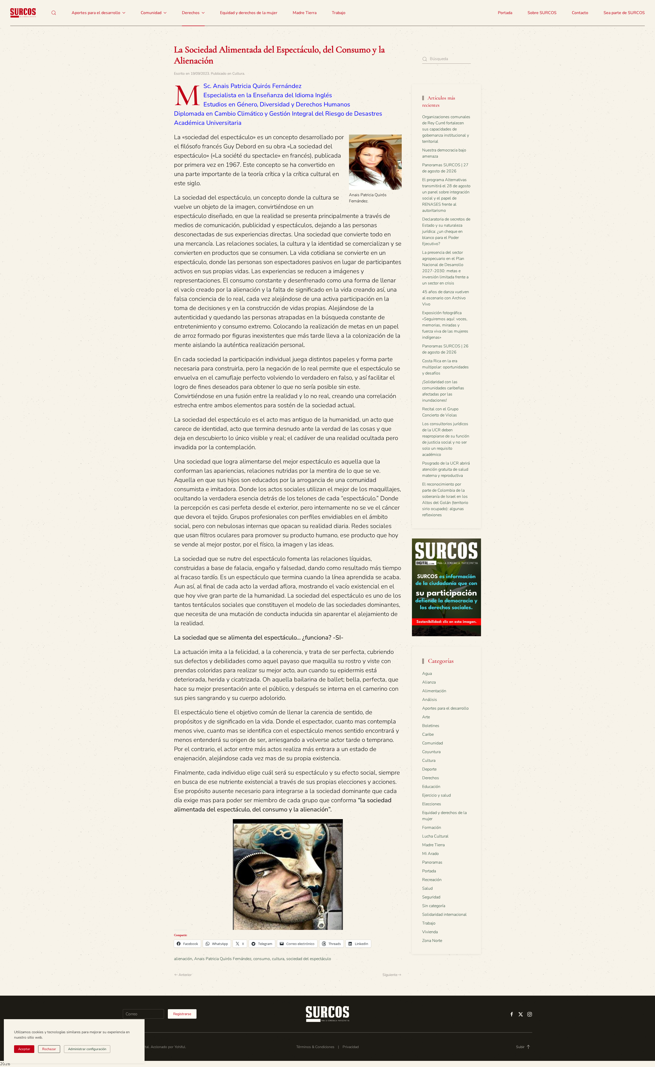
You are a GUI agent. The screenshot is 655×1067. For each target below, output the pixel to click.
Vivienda (430, 932)
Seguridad (431, 897)
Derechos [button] (191, 13)
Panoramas (432, 862)
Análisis (429, 699)
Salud (427, 888)
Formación (431, 827)
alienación (183, 959)
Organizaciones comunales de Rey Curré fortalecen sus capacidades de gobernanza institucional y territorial (446, 129)
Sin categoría (433, 906)
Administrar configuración (87, 1049)
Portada (505, 13)
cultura (278, 959)
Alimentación (434, 691)
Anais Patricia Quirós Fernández (222, 959)
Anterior (185, 974)
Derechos (430, 778)
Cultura (238, 73)
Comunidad (432, 743)
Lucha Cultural (435, 836)
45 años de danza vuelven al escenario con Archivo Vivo (445, 298)
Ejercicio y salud (436, 795)
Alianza (429, 682)
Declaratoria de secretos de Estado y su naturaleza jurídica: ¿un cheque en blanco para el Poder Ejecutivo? (446, 231)
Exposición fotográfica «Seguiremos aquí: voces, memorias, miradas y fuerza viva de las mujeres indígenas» (445, 325)
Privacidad (351, 1046)
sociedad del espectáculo (308, 959)
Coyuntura (431, 752)
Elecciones (431, 804)
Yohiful (179, 1046)
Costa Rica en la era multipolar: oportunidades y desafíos (445, 367)
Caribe (428, 734)
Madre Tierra (304, 13)
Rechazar (49, 1049)
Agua (427, 673)
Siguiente (390, 974)
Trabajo (338, 13)
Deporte (429, 769)
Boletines (430, 726)
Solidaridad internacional (444, 914)
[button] (53, 13)
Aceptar (24, 1049)
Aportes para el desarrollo (445, 708)
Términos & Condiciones (315, 1046)
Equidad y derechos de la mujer (248, 13)
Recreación (432, 880)
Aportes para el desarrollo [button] (96, 13)
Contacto (580, 13)
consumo (261, 959)
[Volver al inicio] (23, 13)
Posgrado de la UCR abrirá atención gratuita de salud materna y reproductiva (446, 469)
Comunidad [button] (151, 13)
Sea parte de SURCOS (624, 13)
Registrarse (182, 1013)
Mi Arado (430, 853)
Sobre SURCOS (542, 13)
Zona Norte (432, 940)
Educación (431, 786)
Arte (426, 717)
